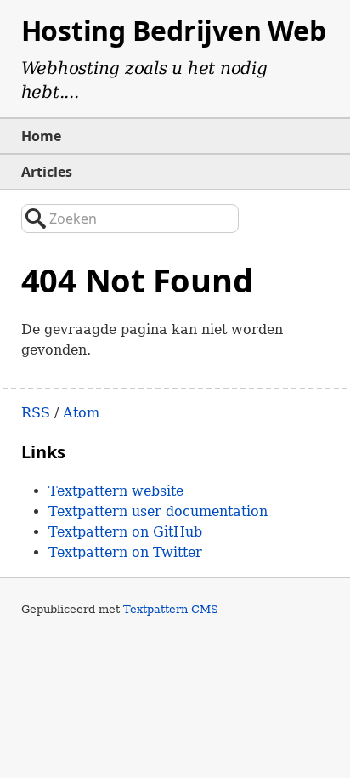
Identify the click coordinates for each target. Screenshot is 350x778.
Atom (81, 413)
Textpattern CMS (170, 609)
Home (41, 136)
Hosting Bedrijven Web (173, 30)
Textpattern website (115, 491)
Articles (46, 171)
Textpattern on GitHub (125, 532)
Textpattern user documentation (158, 511)
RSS (35, 413)
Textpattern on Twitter (125, 552)
